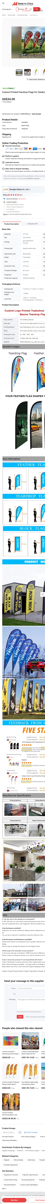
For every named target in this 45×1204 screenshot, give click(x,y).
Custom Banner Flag (10, 1180)
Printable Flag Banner (11, 1165)
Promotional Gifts (22, 15)
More (4, 1189)
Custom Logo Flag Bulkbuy (29, 1185)
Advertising (31, 1160)
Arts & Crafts (11, 15)
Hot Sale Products (8, 1137)
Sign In (5, 214)
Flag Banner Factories (11, 1175)
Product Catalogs (31, 1132)
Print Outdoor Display (28, 1137)
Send (20, 1017)
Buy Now (14, 1200)
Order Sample (36, 114)
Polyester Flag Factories (30, 1175)
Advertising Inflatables (9, 1140)
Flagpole (6, 1160)
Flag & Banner (33, 15)
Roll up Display (18, 1160)
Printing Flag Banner (28, 1180)
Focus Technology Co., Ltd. (26, 1196)
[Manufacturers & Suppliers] (22, 4)
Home (4, 15)
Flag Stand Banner (10, 1185)
